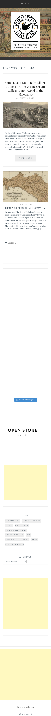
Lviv (28, 535)
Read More (25, 158)
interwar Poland (14, 535)
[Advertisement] (25, 482)
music (35, 539)
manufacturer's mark (17, 539)
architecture (12, 521)
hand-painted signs (15, 530)
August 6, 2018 (25, 98)
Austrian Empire (31, 521)
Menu (27, 4)
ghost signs (21, 525)
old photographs (14, 544)
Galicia (9, 525)
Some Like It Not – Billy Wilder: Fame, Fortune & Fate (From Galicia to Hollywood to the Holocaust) (25, 88)
